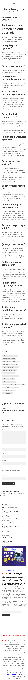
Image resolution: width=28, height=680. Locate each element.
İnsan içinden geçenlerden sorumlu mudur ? (11, 511)
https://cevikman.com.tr (7, 493)
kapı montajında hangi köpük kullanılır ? (10, 537)
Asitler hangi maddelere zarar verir (10, 367)
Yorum (3, 429)
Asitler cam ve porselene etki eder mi (11, 361)
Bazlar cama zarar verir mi (8, 378)
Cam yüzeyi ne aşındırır (8, 384)
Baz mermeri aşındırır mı (8, 373)
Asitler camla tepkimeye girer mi (10, 364)
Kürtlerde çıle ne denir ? (7, 515)
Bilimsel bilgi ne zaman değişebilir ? (9, 507)
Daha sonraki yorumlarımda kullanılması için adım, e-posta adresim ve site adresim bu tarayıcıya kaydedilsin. (13, 470)
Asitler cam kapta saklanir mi (9, 358)
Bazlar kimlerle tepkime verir (9, 381)
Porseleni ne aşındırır (7, 393)
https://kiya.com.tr (19, 493)
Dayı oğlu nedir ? (5, 530)
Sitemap (2, 495)
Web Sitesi (4, 460)
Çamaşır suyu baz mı (19, 384)
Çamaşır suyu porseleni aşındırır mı (10, 387)
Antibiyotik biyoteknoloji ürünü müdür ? (10, 518)
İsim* (3, 446)
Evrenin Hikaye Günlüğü (14, 9)
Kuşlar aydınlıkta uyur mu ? (7, 533)
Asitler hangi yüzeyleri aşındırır (9, 370)
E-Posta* (4, 453)
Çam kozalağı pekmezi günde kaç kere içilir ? (11, 526)
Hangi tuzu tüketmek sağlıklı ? (8, 522)
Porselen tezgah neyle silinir (9, 390)
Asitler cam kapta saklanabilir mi (10, 355)
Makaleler (9, 352)
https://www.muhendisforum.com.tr (10, 491)
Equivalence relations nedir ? (8, 541)
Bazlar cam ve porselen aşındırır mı (10, 376)
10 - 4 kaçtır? (5, 475)
